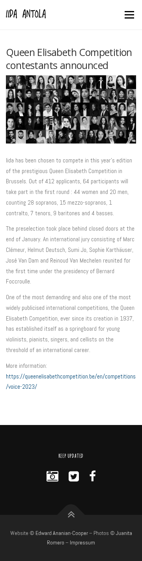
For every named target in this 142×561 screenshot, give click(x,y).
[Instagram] (52, 476)
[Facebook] (92, 476)
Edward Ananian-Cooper (62, 533)
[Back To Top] (71, 515)
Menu (128, 15)
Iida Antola (26, 15)
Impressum (82, 542)
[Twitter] (74, 476)
